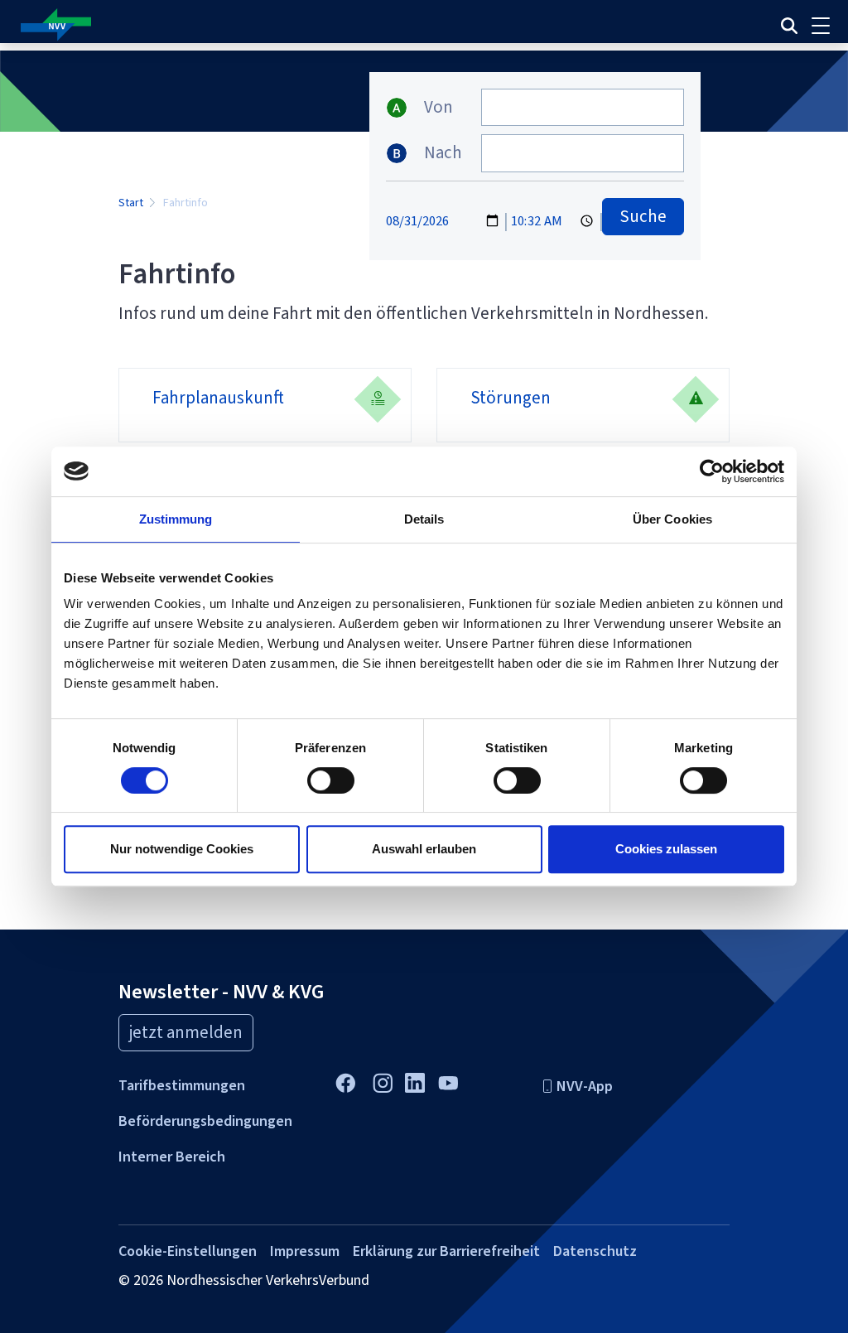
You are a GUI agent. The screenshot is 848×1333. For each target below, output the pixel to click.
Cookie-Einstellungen (187, 1251)
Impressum (305, 1251)
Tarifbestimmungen (181, 1085)
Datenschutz (595, 1251)
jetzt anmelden (186, 1032)
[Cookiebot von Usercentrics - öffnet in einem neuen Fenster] (711, 471)
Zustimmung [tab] (176, 519)
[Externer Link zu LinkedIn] (415, 1080)
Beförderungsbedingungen (205, 1121)
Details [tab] (424, 519)
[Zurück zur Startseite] (280, 25)
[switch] (330, 780)
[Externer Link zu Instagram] (382, 1081)
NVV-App (584, 1086)
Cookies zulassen (666, 849)
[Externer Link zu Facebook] (344, 1081)
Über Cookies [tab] (672, 519)
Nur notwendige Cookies (181, 849)
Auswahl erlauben (424, 849)
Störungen (510, 397)
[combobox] (582, 107)
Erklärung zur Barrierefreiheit (446, 1251)
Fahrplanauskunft (218, 397)
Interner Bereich (171, 1156)
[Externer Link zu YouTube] (447, 1081)
